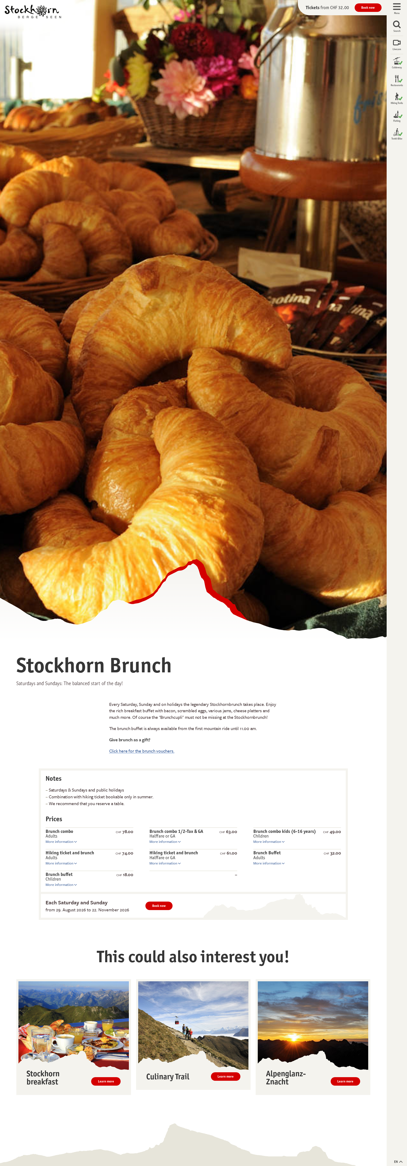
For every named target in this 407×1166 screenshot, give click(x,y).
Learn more (106, 1081)
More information (60, 841)
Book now (368, 8)
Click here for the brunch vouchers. (141, 751)
